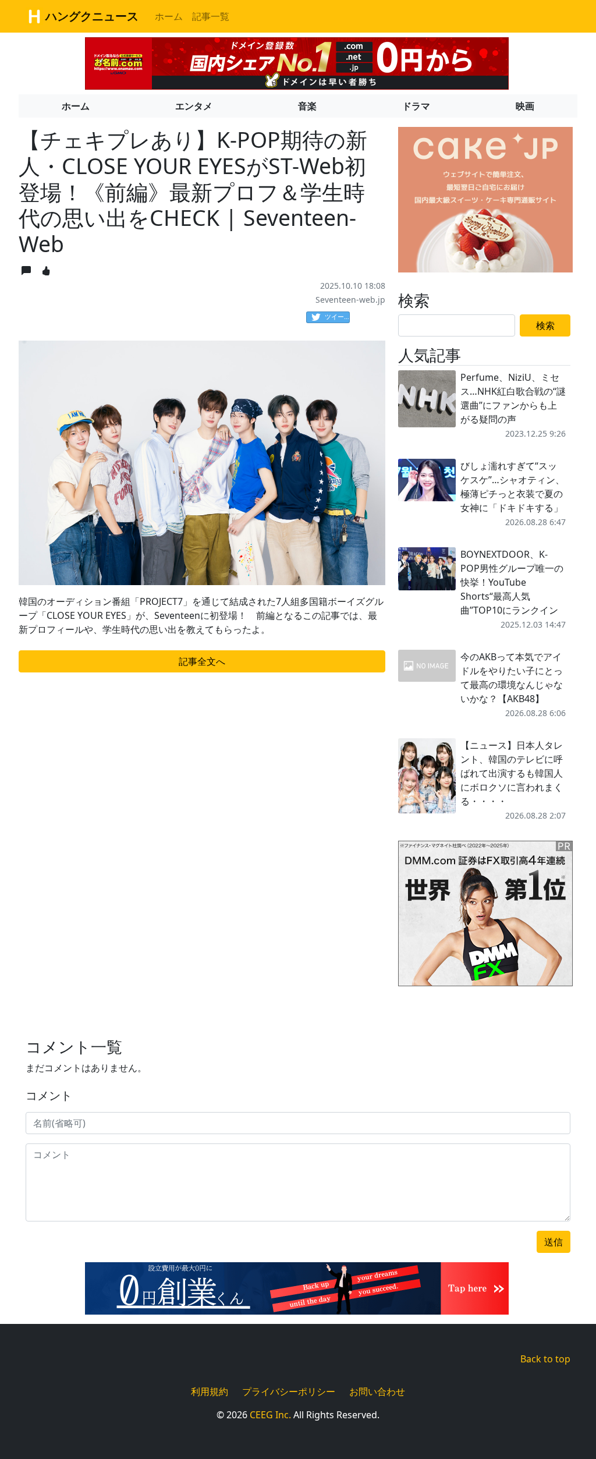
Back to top (545, 1358)
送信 (553, 1241)
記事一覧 (210, 16)
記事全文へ (202, 661)
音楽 (307, 106)
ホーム (169, 16)
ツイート (337, 316)
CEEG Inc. (270, 1414)
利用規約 (209, 1391)
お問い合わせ (377, 1391)
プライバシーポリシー (288, 1391)
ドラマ (416, 106)
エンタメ (193, 106)
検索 (545, 325)
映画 (525, 106)
